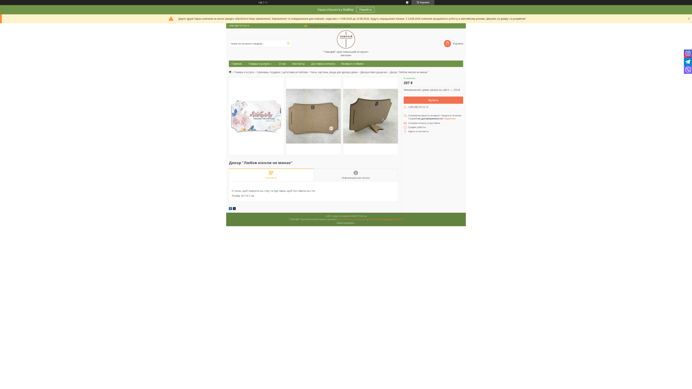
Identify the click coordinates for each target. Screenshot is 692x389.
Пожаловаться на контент (352, 219)
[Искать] (288, 43)
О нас (282, 63)
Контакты (298, 63)
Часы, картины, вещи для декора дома (334, 72)
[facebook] (230, 209)
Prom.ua (362, 216)
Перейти (365, 10)
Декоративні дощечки (373, 72)
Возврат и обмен (352, 63)
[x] (234, 209)
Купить (433, 100)
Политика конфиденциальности (386, 219)
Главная (237, 63)
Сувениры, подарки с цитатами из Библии (282, 72)
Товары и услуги (258, 63)
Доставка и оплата (323, 63)
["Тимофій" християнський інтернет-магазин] (346, 39)
